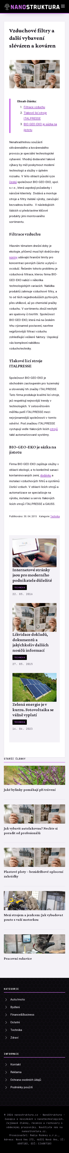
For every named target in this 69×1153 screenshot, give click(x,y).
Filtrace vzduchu (34, 107)
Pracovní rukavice (18, 958)
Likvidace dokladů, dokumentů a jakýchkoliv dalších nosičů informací (30, 642)
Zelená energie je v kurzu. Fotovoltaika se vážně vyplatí (33, 709)
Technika (55, 516)
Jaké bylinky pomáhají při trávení (30, 790)
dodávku (45, 475)
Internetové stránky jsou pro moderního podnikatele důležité (32, 575)
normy (13, 257)
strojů (54, 429)
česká (13, 182)
